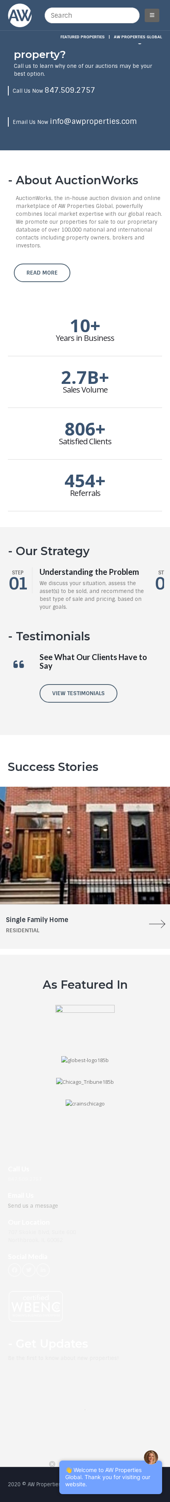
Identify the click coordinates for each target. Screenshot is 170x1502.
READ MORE (42, 272)
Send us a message (33, 1206)
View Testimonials (78, 693)
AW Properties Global (138, 36)
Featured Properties (82, 36)
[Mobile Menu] (152, 15)
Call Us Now (54, 91)
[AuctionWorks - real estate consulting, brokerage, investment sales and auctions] (20, 15)
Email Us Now (75, 122)
